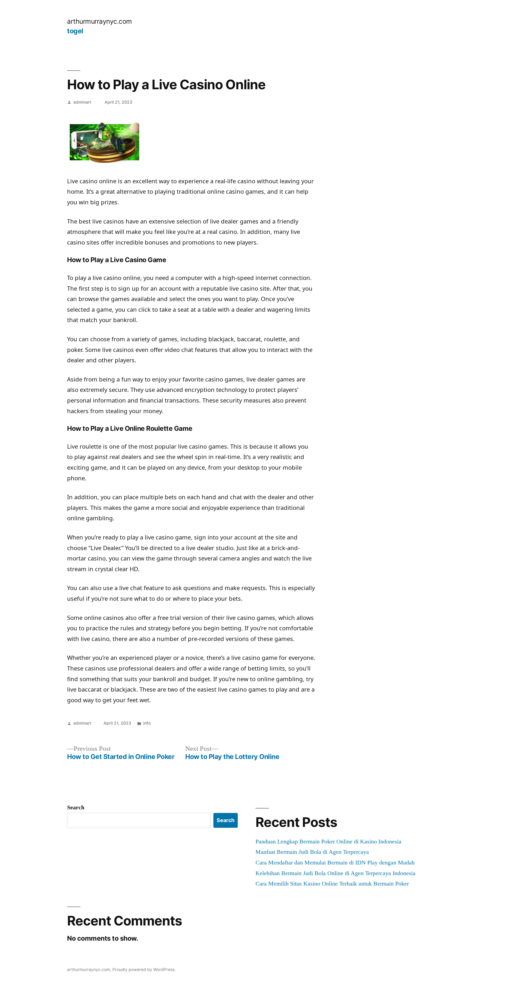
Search (75, 807)
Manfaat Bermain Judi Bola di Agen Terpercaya (312, 851)
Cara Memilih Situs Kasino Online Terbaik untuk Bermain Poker (332, 883)
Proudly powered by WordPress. (144, 969)
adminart (82, 102)
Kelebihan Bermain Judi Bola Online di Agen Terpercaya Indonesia (335, 873)
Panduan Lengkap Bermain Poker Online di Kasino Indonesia (328, 841)
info (147, 723)
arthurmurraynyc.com (99, 21)
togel (75, 31)
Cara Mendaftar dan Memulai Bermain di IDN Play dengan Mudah (335, 862)
